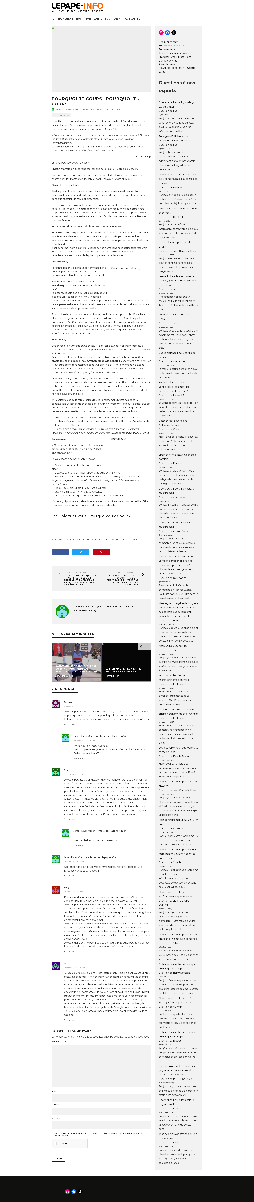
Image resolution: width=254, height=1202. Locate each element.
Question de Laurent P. (171, 395)
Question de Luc (168, 111)
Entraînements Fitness (171, 56)
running (116, 540)
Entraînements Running (172, 45)
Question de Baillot (169, 1108)
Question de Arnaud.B (171, 828)
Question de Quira (169, 429)
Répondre (70, 724)
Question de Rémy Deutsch (174, 972)
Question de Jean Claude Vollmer (177, 251)
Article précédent (77, 572)
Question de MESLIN (170, 187)
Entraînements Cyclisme (178, 53)
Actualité (132, 19)
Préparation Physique (183, 67)
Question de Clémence (172, 361)
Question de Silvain (169, 943)
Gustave (68, 702)
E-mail (55, 1104)
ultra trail (135, 540)
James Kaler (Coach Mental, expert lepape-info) (78, 109)
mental (107, 540)
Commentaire (59, 1041)
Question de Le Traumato (173, 684)
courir (62, 540)
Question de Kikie (169, 1142)
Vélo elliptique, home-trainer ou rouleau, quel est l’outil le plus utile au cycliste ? (178, 280)
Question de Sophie (170, 862)
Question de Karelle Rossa (174, 756)
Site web (56, 1118)
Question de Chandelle (172, 497)
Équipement (113, 19)
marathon (97, 540)
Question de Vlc (168, 650)
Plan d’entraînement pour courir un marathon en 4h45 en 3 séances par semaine (178, 853)
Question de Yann (168, 289)
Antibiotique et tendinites (173, 645)
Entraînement (63, 19)
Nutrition (83, 19)
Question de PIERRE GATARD (175, 1079)
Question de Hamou (170, 620)
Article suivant (126, 572)
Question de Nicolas (170, 1040)
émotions (72, 540)
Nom (54, 1091)
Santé (98, 19)
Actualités (164, 67)
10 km (55, 540)
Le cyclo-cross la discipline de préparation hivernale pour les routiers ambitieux (122, 580)
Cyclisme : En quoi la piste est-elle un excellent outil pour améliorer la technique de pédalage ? (80, 580)
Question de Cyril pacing (172, 578)
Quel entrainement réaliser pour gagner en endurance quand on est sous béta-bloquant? (177, 1070)
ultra (125, 540)
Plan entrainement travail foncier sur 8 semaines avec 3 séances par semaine (178, 179)
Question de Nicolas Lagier (174, 217)
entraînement (84, 540)
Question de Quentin (170, 1006)
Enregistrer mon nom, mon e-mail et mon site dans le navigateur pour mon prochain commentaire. (99, 1134)
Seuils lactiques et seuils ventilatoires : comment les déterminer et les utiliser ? (174, 386)
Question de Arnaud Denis (173, 531)
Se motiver (64, 115)
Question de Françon (170, 463)
